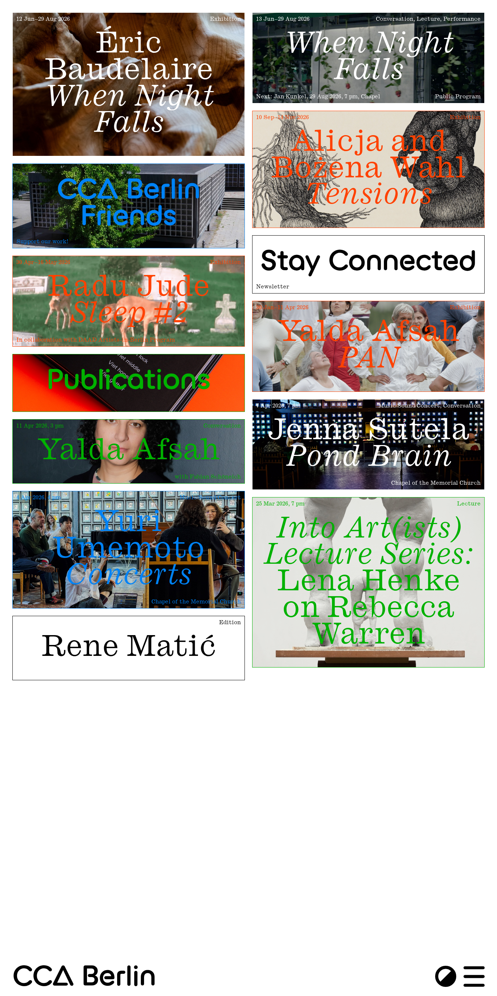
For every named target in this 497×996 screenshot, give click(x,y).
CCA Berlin (84, 977)
